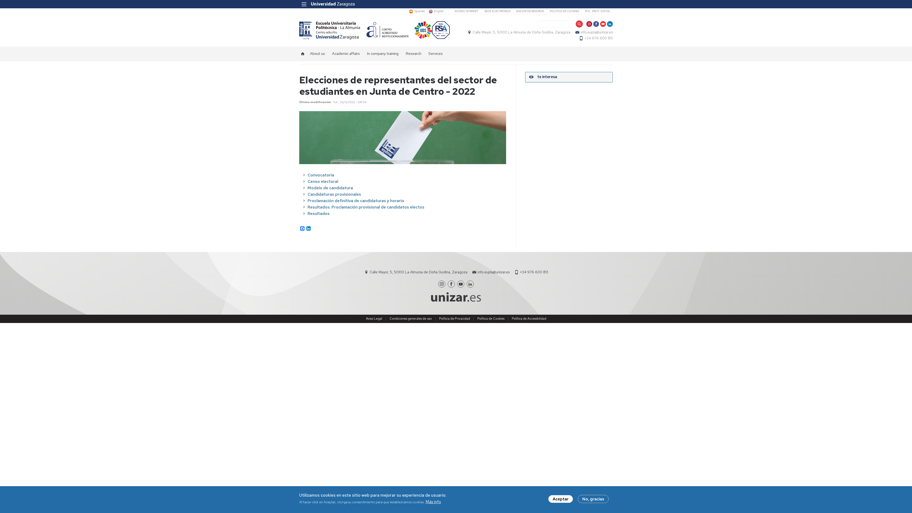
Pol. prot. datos (597, 11)
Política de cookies (564, 11)
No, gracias (593, 499)
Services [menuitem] (435, 53)
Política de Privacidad (454, 319)
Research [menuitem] (413, 53)
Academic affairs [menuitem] (346, 53)
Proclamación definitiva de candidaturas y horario (356, 200)
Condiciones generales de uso (411, 319)
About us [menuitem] (317, 53)
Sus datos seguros (530, 11)
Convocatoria (321, 175)
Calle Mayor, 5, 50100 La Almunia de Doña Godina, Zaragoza (521, 32)
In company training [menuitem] (383, 53)
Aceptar (561, 499)
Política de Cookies (490, 319)
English (439, 11)
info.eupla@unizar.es (597, 32)
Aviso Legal (374, 319)
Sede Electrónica (497, 11)
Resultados (319, 213)
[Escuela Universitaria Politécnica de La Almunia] (329, 30)
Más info (433, 502)
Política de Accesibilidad (529, 319)
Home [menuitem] (302, 53)
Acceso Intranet (467, 11)
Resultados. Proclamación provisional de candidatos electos (366, 207)
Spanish (419, 11)
